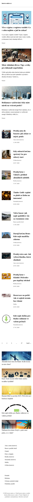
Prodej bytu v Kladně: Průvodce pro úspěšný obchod (21, 278)
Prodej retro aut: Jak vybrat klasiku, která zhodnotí (22, 257)
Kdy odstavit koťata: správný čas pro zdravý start (22, 154)
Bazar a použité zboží (18, 222)
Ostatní (3, 43)
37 (21, 343)
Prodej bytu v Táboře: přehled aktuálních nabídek (21, 175)
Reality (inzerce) (17, 180)
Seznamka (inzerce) (18, 201)
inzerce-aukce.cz (7, 3)
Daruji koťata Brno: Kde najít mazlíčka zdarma (21, 236)
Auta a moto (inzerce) (18, 139)
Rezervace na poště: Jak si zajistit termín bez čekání (21, 298)
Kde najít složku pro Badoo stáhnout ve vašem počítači (21, 319)
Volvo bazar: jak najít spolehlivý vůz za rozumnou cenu (21, 216)
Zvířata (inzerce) (17, 160)
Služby (15, 304)
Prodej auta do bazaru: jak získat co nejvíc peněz (22, 134)
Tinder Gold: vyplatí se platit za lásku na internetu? (21, 195)
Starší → (28, 343)
